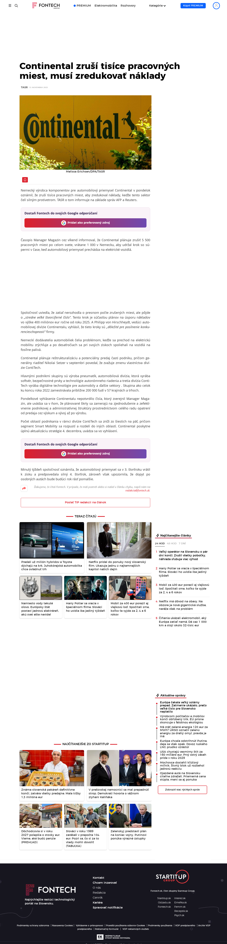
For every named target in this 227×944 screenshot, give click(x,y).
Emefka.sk (180, 902)
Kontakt (98, 877)
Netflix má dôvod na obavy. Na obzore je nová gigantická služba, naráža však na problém (182, 605)
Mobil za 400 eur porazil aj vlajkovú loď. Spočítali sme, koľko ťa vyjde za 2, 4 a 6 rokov (184, 589)
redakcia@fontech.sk (137, 490)
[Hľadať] (16, 5)
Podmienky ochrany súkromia (33, 925)
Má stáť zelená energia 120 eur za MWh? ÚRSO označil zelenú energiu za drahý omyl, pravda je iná (184, 732)
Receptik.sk (181, 911)
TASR (24, 87)
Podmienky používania (160, 925)
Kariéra (98, 902)
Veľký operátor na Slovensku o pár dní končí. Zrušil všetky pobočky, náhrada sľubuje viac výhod (183, 555)
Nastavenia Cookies (62, 925)
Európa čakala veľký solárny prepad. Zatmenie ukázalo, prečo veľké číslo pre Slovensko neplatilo (183, 707)
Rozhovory (128, 5)
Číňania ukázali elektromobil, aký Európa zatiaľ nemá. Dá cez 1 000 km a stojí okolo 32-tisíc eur (183, 622)
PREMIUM (84, 5)
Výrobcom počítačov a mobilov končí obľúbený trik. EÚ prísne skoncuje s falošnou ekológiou (182, 719)
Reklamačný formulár (107, 929)
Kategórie (156, 5)
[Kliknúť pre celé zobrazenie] (85, 132)
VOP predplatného (185, 925)
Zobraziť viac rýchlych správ (182, 790)
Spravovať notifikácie (108, 907)
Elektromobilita (106, 5)
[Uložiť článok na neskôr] (25, 179)
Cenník (98, 897)
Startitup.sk (164, 898)
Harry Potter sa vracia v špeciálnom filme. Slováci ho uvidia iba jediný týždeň (184, 572)
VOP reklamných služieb (136, 929)
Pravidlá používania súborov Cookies (125, 925)
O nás (97, 887)
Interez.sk (180, 898)
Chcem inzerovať (105, 882)
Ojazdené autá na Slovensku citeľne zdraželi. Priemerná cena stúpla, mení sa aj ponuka (183, 776)
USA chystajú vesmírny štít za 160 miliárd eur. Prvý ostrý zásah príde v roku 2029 (183, 754)
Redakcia (99, 892)
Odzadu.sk (164, 902)
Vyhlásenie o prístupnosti (89, 925)
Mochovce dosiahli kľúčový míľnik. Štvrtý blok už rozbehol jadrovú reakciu (182, 765)
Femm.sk (180, 907)
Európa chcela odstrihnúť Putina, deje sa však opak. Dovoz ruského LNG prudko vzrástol (183, 744)
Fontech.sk (164, 907)
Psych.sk (179, 915)
